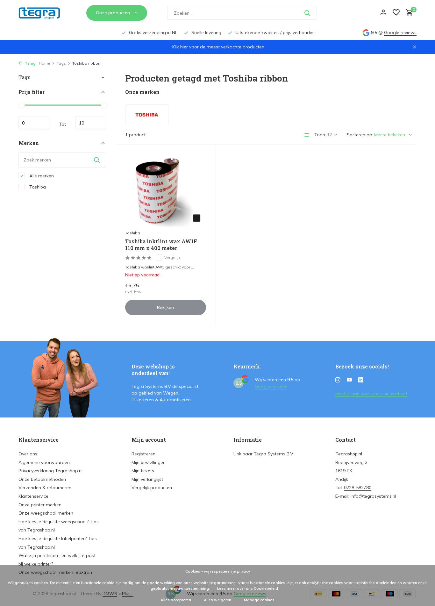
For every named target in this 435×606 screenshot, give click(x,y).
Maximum (90, 123)
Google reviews (400, 32)
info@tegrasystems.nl (373, 496)
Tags (61, 63)
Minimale (33, 123)
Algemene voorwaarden (44, 462)
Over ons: (28, 454)
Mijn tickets (143, 471)
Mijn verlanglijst (147, 479)
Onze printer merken (39, 505)
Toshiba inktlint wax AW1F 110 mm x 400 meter (161, 244)
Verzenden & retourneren (44, 487)
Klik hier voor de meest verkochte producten (218, 47)
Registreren (143, 454)
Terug (30, 63)
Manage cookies (259, 599)
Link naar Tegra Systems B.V (263, 454)
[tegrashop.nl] (42, 13)
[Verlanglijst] (396, 13)
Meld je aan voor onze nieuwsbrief (371, 393)
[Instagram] (337, 380)
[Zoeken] (307, 13)
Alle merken (41, 175)
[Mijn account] (383, 13)
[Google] (347, 13)
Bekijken (165, 307)
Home (44, 63)
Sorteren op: (360, 135)
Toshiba (37, 186)
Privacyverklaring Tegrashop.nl (50, 471)
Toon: (320, 135)
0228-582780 (357, 487)
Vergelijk (172, 257)
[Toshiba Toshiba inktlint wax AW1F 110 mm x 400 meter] (165, 190)
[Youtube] (349, 380)
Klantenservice (33, 496)
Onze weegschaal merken (45, 513)
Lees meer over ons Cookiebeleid (247, 588)
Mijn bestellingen (149, 462)
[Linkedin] (360, 380)
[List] (307, 135)
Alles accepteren (175, 599)
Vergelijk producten (152, 487)
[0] (408, 13)
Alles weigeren (217, 599)
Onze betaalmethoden (42, 479)
